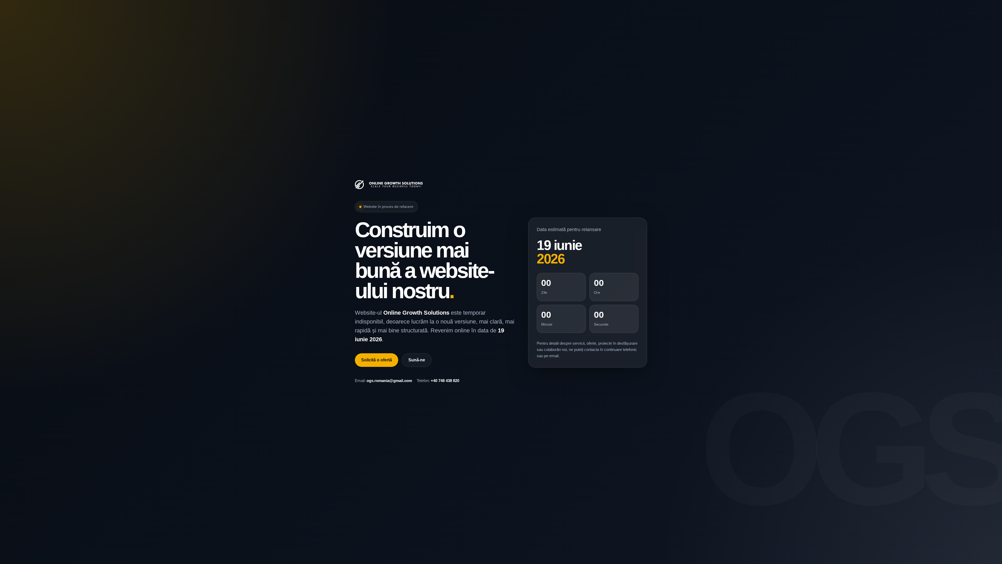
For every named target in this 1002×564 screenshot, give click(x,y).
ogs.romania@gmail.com (389, 380)
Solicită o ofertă (376, 360)
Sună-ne (416, 360)
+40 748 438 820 (445, 380)
